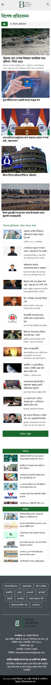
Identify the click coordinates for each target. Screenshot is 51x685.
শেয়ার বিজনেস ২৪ (18, 678)
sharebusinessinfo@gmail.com (30, 652)
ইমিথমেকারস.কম (29, 681)
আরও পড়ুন (25, 433)
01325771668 (30, 649)
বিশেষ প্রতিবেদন (19, 23)
